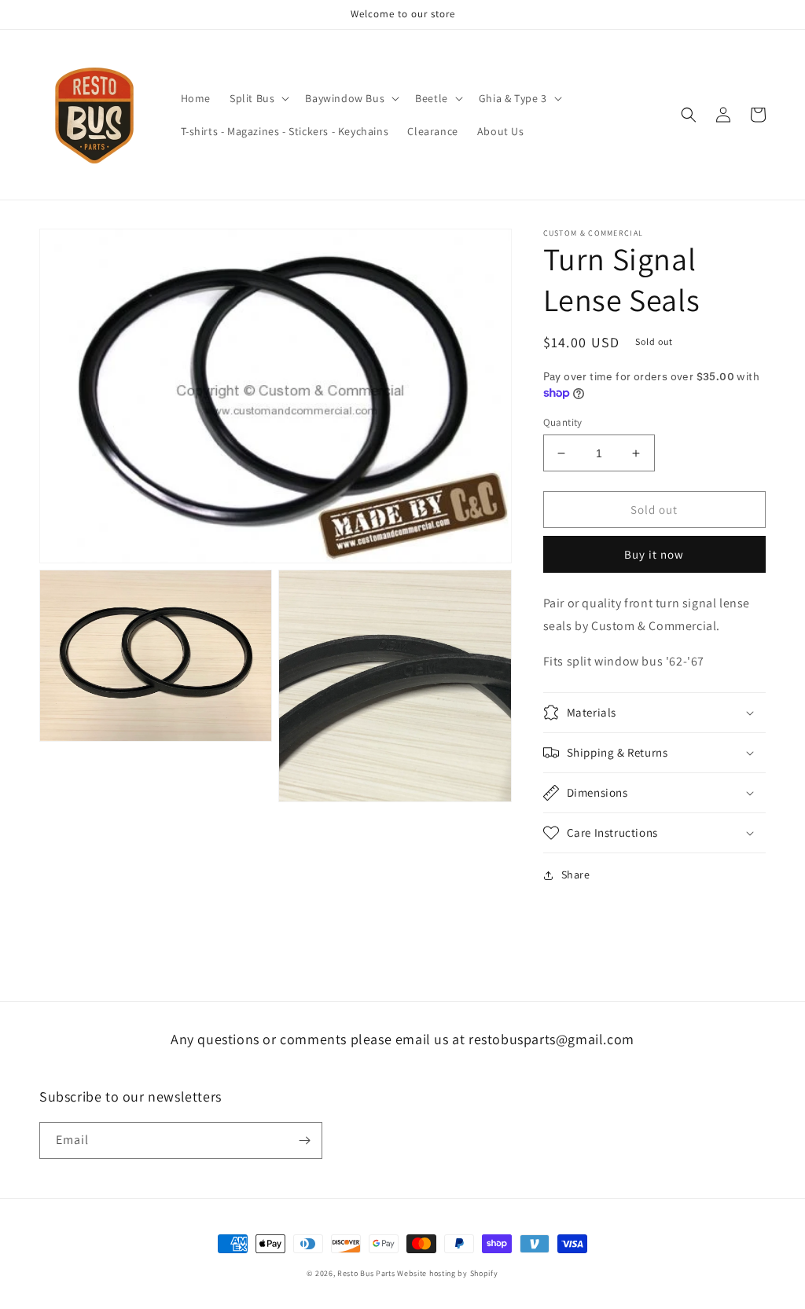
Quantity (563, 422)
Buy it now (654, 554)
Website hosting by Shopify (447, 1273)
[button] (258, 98)
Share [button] (575, 874)
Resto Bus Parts (366, 1273)
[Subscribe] (304, 1140)
